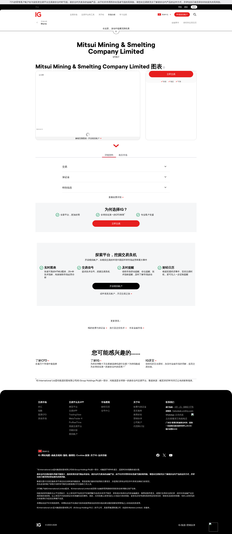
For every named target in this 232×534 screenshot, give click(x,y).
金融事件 (175, 22)
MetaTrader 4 (75, 418)
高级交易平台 (75, 426)
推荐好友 (137, 414)
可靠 (179, 81)
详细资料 (109, 155)
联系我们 (170, 402)
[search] (195, 14)
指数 (40, 410)
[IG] (38, 14)
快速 (164, 81)
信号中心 (105, 410)
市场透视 (105, 402)
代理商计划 (138, 426)
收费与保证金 (139, 406)
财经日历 (105, 406)
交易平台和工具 (87, 14)
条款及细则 (56, 455)
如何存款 (102, 455)
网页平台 (73, 406)
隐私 (65, 455)
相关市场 (123, 155)
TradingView (75, 414)
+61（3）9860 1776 (183, 407)
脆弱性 (72, 455)
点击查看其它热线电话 (176, 418)
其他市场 (42, 418)
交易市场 (73, 14)
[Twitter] (164, 455)
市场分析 (111, 14)
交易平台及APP (76, 402)
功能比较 (73, 430)
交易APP (73, 410)
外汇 (40, 406)
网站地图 (45, 455)
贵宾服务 (137, 410)
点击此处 (179, 414)
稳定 (172, 81)
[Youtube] (170, 455)
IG (39, 455)
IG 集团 (181, 525)
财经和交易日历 (190, 22)
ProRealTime (75, 422)
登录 (194, 7)
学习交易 (123, 14)
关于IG (101, 14)
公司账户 (137, 422)
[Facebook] (158, 455)
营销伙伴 (137, 418)
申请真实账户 (182, 14)
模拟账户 (73, 434)
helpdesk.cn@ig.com (183, 410)
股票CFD (42, 414)
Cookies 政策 (82, 455)
